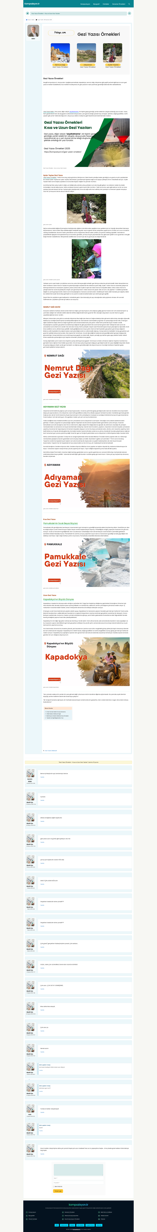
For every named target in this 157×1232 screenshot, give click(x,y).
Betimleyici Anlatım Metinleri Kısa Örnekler (58, 716)
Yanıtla (42, 777)
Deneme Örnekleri (118, 4)
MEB (57, 1225)
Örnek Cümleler (33, 1219)
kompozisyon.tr (78, 1204)
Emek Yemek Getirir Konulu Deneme (56, 712)
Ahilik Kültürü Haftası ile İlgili (54, 714)
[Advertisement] (86, 98)
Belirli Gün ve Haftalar (106, 1212)
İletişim (72, 1225)
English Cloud (90, 1225)
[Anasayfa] (27, 13)
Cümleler (106, 4)
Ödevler (103, 1219)
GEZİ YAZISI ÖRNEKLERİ (51, 751)
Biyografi (96, 4)
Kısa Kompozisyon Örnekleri (72, 1219)
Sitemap (99, 1225)
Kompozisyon (85, 4)
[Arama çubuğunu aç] (129, 4)
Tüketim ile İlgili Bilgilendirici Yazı (55, 718)
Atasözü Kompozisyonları (71, 1215)
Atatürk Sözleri (104, 1215)
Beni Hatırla (58, 1186)
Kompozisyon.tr (32, 3)
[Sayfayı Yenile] (129, 13)
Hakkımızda (64, 1225)
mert (29, 1114)
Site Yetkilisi (80, 1225)
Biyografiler (32, 1215)
